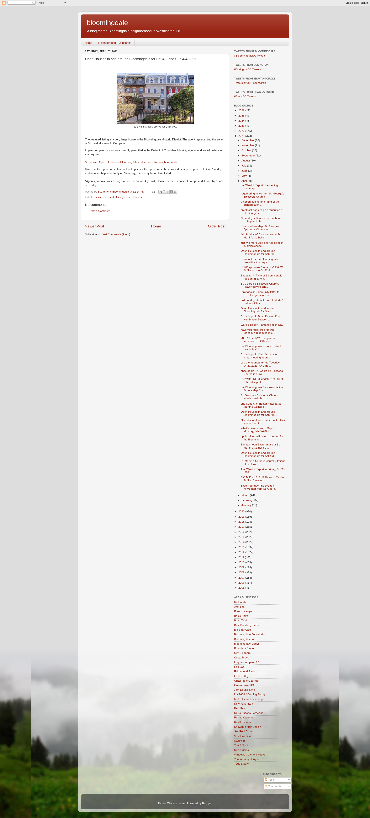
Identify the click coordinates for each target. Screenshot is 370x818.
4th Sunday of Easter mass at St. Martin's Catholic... (261, 236)
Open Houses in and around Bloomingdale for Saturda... (259, 252)
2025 (241, 115)
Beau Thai (240, 620)
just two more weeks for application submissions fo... (262, 244)
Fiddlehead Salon (245, 671)
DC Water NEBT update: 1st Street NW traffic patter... (262, 381)
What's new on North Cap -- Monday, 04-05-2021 (258, 430)
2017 (241, 526)
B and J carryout (244, 611)
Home (88, 42)
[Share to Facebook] (171, 192)
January (246, 505)
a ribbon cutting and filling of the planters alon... (260, 203)
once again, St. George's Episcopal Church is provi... (262, 372)
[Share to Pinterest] (175, 192)
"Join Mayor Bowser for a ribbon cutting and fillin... (260, 220)
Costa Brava (241, 657)
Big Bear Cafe (242, 629)
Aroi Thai (239, 606)
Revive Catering (244, 717)
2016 (241, 532)
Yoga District (241, 763)
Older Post (216, 226)
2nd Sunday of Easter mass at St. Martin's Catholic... (261, 405)
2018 (241, 521)
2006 (241, 582)
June (244, 170)
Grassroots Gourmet (246, 680)
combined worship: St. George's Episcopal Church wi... (260, 228)
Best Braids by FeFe (246, 625)
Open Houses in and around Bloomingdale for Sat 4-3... (258, 454)
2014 (241, 542)
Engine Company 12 (246, 662)
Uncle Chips (241, 750)
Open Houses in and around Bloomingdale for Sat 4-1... (258, 310)
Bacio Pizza (241, 615)
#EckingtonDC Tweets (247, 69)
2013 (241, 547)
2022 (241, 130)
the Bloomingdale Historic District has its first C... (261, 348)
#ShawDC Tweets (245, 96)
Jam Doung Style (244, 689)
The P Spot (241, 745)
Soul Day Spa (242, 736)
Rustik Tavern (242, 722)
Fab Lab (239, 666)
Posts (271, 779)
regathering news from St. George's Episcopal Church (262, 195)
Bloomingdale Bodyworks (249, 634)
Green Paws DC (244, 685)
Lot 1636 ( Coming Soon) (249, 694)
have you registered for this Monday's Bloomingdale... (258, 331)
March (245, 495)
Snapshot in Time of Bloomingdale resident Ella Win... (261, 277)
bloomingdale (107, 23)
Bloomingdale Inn (244, 639)
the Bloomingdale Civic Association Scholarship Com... (262, 389)
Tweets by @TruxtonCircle (250, 82)
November (248, 145)
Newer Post (94, 226)
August (246, 160)
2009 (241, 567)
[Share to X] (168, 192)
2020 (241, 511)
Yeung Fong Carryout (247, 759)
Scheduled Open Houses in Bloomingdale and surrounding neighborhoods (131, 162)
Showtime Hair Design (247, 726)
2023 (241, 125)
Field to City (241, 676)
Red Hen (239, 708)
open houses (134, 197)
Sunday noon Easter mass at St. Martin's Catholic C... (260, 446)
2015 (241, 537)
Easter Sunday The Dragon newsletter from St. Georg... (259, 487)
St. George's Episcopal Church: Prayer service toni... (260, 285)
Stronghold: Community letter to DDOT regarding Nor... (260, 294)
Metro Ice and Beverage (249, 699)
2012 (241, 552)
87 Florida (240, 602)
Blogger (206, 803)
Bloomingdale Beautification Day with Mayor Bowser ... (260, 318)
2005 (241, 587)
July (244, 165)
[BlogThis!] (164, 192)
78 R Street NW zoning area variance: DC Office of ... (258, 340)
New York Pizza (243, 703)
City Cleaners (242, 653)
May (244, 175)
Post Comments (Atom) (116, 234)
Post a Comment (100, 211)
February (247, 500)
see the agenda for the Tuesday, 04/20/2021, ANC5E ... (260, 364)
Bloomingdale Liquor (246, 643)
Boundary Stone (244, 648)
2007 (241, 577)
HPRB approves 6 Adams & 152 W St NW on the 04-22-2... (262, 269)
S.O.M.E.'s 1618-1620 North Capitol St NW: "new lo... (262, 479)
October (246, 150)
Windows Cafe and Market (250, 754)
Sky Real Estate (243, 731)
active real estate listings (109, 197)
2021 (241, 135)
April (244, 180)
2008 (241, 572)
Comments (274, 786)
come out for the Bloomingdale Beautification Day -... (259, 261)
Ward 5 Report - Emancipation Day (262, 324)
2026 (241, 110)
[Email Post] (153, 191)
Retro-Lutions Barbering (248, 713)
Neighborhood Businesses (114, 42)
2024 (241, 120)
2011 (241, 557)
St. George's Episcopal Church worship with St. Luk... (259, 397)
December (248, 140)
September (248, 155)
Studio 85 (240, 740)
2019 (241, 516)
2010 (241, 562)
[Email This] (160, 192)
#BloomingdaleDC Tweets (250, 55)
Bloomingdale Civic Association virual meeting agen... (259, 356)
